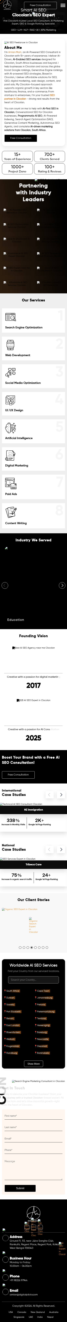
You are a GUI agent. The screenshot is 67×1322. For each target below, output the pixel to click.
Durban (10, 998)
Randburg (11, 1053)
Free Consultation (40, 5)
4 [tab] (32, 948)
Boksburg (42, 1032)
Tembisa (41, 1018)
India (40, 1317)
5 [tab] (36, 948)
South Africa (12, 991)
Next (62, 585)
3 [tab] (28, 948)
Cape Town (43, 991)
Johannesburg (44, 998)
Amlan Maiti (14, 52)
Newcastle (42, 1039)
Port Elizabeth (13, 1012)
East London (12, 1025)
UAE (31, 1317)
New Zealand (38, 1312)
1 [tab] (21, 948)
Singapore (18, 1317)
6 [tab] (40, 948)
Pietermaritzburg (45, 1012)
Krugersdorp (12, 1046)
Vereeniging (43, 1025)
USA (11, 1312)
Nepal (50, 1317)
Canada (21, 1312)
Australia (53, 1312)
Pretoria (41, 1005)
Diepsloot (42, 1046)
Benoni (9, 1018)
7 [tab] (44, 948)
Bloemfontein (13, 1032)
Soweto (10, 1005)
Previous (5, 585)
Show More (33, 1063)
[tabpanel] (33, 925)
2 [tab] (25, 948)
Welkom (10, 1039)
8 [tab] (48, 948)
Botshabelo (43, 1053)
